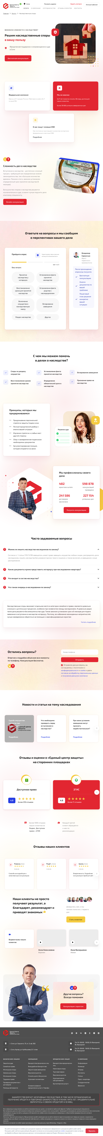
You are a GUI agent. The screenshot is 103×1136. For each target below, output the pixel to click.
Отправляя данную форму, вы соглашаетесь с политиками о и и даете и (79, 670)
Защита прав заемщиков (36, 1070)
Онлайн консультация (15, 202)
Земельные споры (9, 1073)
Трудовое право (9, 1079)
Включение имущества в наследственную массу (23, 305)
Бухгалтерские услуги (60, 1084)
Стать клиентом (75, 919)
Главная (6, 13)
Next (96, 728)
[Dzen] (94, 1033)
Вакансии (81, 1086)
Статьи (80, 1076)
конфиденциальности (70, 670)
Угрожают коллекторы (36, 1079)
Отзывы (80, 1070)
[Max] (72, 1033)
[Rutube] (98, 1033)
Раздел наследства (23, 317)
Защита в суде (8, 1063)
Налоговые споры (59, 1069)
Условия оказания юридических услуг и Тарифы (38, 1087)
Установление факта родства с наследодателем (48, 290)
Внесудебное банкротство (37, 1066)
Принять (92, 1131)
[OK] (90, 1033)
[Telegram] (76, 1033)
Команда (81, 1066)
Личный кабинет (92, 5)
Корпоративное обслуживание (58, 1079)
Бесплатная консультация (18, 58)
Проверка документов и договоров (11, 1084)
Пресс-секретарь (84, 1079)
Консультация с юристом (73, 1006)
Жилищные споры (9, 1070)
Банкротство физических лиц (38, 1063)
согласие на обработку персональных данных (79, 673)
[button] (88, 622)
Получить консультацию (76, 510)
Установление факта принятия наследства (48, 277)
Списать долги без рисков (37, 1076)
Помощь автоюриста (10, 1088)
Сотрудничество (84, 1082)
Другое (48, 317)
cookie (82, 670)
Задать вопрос (76, 4)
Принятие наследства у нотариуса (23, 277)
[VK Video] (85, 1033)
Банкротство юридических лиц (62, 1064)
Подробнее (37, 137)
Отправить (79, 660)
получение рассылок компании (75, 676)
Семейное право (9, 1066)
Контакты (78, 8)
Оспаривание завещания (47, 305)
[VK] (81, 1033)
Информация (82, 1063)
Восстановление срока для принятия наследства (23, 290)
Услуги (14, 13)
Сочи (28, 4)
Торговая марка (58, 1072)
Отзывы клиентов (65, 8)
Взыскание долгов (34, 1073)
